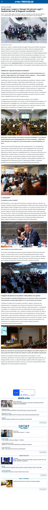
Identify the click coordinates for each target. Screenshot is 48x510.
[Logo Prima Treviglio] (24, 2)
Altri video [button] (43, 475)
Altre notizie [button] (43, 422)
